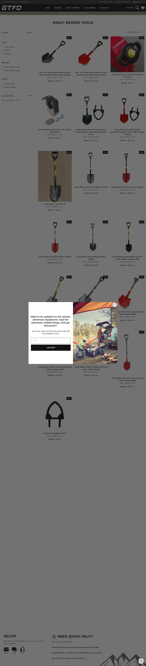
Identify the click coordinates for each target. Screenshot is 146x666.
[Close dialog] (115, 305)
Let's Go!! (51, 348)
